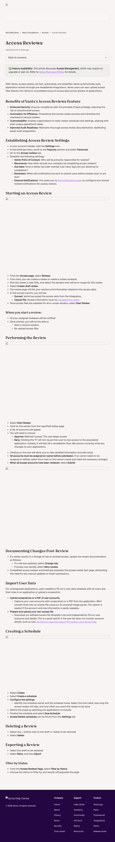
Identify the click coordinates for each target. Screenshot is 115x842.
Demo (96, 826)
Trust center (59, 831)
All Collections (12, 32)
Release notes (100, 831)
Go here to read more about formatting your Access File (66, 622)
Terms (56, 820)
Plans (96, 810)
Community (79, 815)
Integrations (99, 820)
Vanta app (98, 804)
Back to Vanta (63, 4)
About (57, 810)
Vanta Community (99, 4)
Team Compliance (30, 32)
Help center (79, 804)
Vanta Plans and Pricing (51, 72)
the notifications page (70, 180)
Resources (78, 831)
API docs (78, 820)
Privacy (57, 815)
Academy (78, 810)
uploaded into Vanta (69, 300)
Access (45, 32)
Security (58, 826)
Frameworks (99, 815)
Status (77, 826)
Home (57, 804)
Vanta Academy (80, 4)
